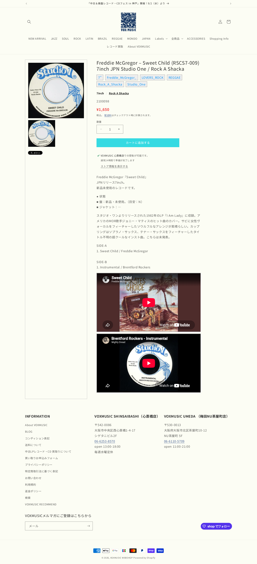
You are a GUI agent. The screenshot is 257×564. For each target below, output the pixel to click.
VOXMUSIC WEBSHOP (121, 557)
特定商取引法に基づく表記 (41, 471)
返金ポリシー (33, 491)
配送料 (108, 115)
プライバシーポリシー (38, 464)
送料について (33, 445)
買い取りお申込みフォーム (41, 458)
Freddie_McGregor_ (121, 77)
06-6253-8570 (104, 441)
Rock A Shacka (119, 93)
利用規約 (30, 484)
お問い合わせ (33, 478)
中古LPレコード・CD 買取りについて (48, 451)
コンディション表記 (37, 438)
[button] (29, 22)
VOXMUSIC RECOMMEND (41, 504)
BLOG (28, 431)
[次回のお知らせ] (231, 3)
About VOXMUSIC (36, 425)
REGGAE (175, 77)
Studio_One (136, 84)
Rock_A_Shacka (110, 84)
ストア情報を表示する (114, 166)
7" (100, 77)
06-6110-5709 (174, 441)
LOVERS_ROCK (152, 77)
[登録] (88, 526)
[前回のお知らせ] (26, 3)
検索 (27, 498)
